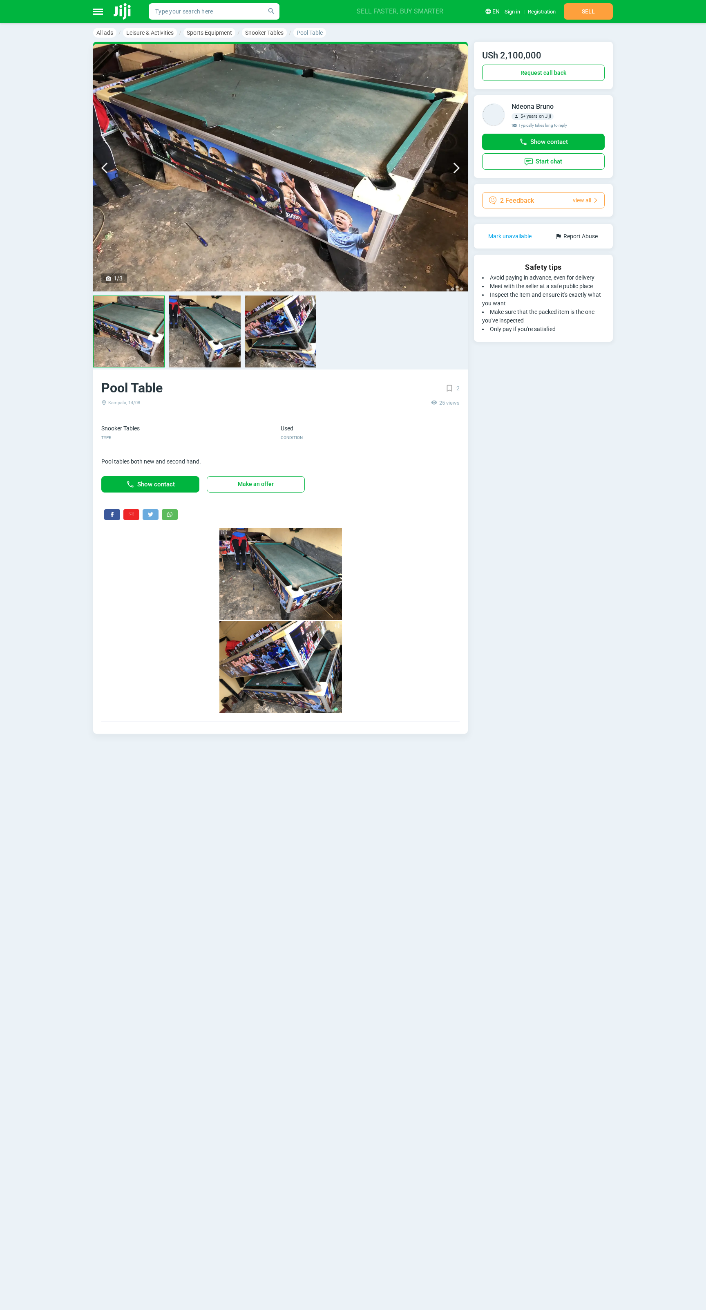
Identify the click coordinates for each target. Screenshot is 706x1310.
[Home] (122, 11)
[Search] (271, 11)
